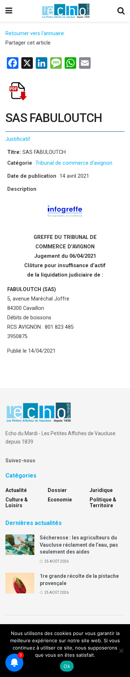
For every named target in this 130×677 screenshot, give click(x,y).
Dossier (57, 490)
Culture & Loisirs (16, 502)
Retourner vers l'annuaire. (35, 33)
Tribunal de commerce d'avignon (73, 163)
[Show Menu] (8, 11)
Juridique (101, 490)
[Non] (121, 650)
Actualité (16, 490)
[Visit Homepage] (65, 11)
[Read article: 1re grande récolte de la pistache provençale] (19, 583)
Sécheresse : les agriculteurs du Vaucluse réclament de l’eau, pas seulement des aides (79, 545)
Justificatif (17, 139)
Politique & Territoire (103, 502)
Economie (60, 500)
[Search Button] (121, 11)
